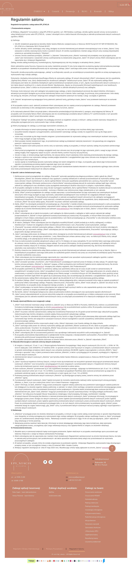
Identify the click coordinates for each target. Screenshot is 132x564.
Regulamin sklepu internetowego (26, 549)
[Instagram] (50, 462)
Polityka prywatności (54, 549)
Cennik (55, 11)
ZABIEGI (38, 11)
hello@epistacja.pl (51, 366)
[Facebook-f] (45, 462)
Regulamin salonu (76, 549)
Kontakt (98, 11)
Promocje (70, 11)
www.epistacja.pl (63, 209)
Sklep (111, 11)
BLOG (84, 11)
